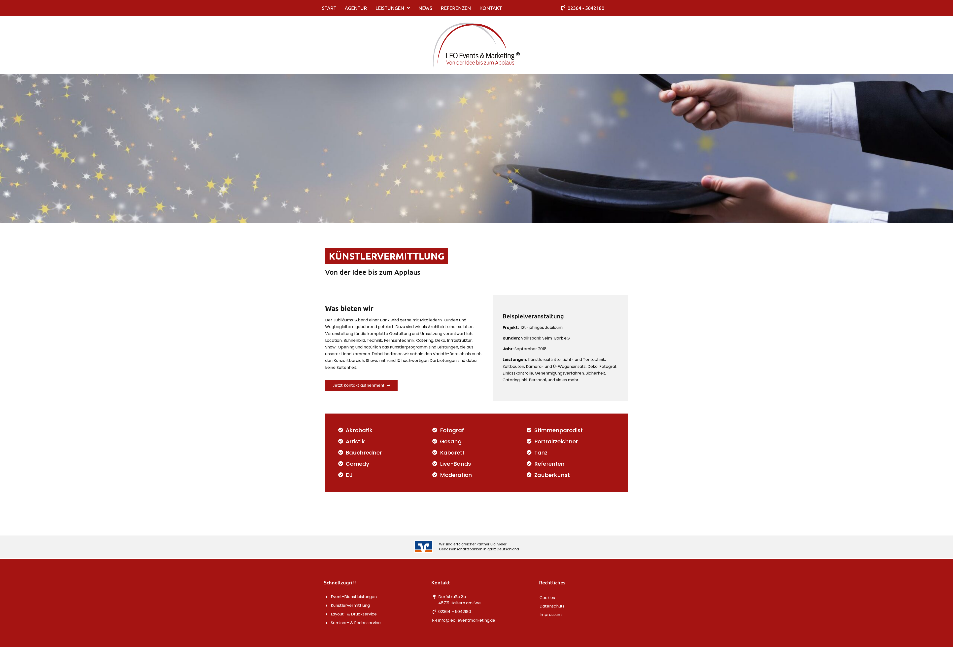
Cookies (547, 598)
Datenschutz (552, 606)
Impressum (551, 614)
